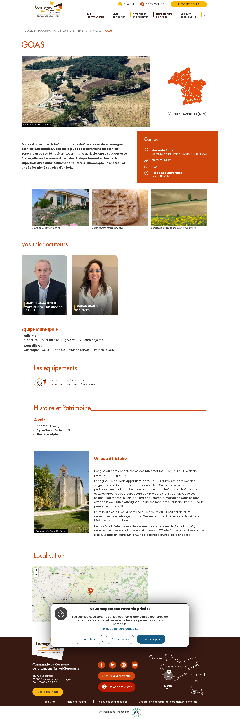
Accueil (28, 30)
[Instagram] (123, 665)
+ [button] (36, 570)
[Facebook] (101, 665)
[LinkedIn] (112, 665)
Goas (108, 30)
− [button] (36, 574)
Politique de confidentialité (120, 629)
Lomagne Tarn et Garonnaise (82, 30)
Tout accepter (151, 639)
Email (155, 167)
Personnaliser (120, 639)
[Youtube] (135, 665)
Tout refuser (89, 639)
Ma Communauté (48, 30)
